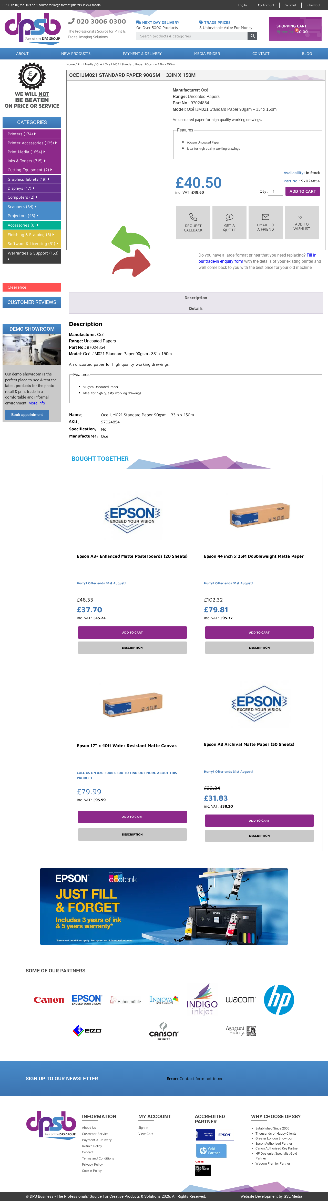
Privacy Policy (92, 1164)
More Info (36, 403)
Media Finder (207, 53)
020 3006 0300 (101, 21)
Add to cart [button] (132, 632)
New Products (75, 53)
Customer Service (95, 1134)
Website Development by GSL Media (271, 1196)
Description (132, 647)
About (22, 53)
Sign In (143, 1127)
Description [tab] (195, 297)
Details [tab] (196, 308)
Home (70, 64)
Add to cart (303, 191)
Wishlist (290, 5)
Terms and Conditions (98, 1158)
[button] (302, 223)
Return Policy (92, 1146)
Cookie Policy (92, 1170)
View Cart (145, 1134)
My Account (266, 5)
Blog (307, 53)
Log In (242, 5)
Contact (261, 53)
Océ (99, 64)
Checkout (314, 5)
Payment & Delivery (142, 53)
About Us (89, 1127)
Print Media (86, 64)
